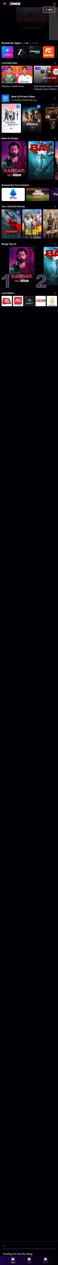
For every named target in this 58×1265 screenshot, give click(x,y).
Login (49, 9)
